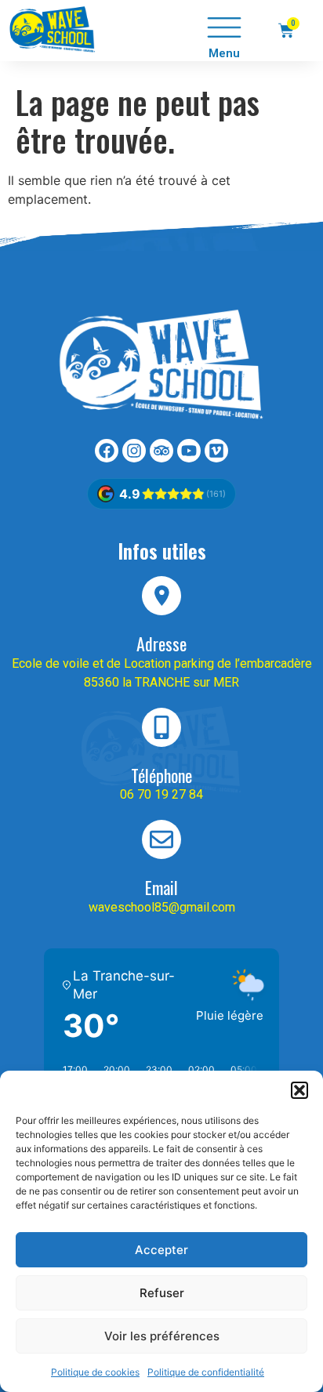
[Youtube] (189, 450)
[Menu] (224, 27)
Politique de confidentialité (205, 1372)
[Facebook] (106, 450)
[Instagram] (134, 450)
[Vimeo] (216, 450)
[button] (299, 1090)
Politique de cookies (95, 1372)
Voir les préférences (162, 1336)
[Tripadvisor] (161, 450)
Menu (224, 53)
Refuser (162, 1292)
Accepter (161, 1249)
